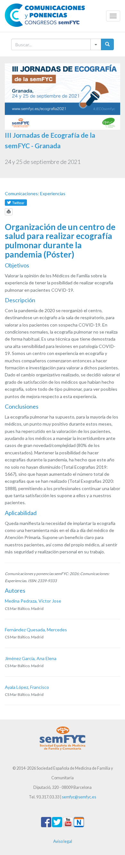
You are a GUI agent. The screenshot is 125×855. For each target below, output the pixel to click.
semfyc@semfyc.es (79, 797)
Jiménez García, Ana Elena (30, 658)
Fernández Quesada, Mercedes (36, 629)
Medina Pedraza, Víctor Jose (33, 601)
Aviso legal (62, 841)
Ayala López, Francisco (27, 687)
